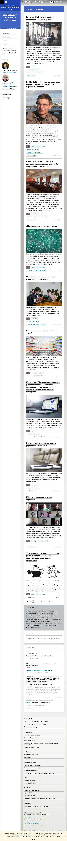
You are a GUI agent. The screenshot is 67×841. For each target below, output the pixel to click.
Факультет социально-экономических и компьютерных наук (10, 7)
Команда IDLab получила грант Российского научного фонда (39, 18)
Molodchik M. (45, 670)
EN (53, 1)
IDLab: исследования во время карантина (39, 498)
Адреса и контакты (57, 831)
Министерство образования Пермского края (36, 806)
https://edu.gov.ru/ (29, 818)
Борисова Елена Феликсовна (9, 86)
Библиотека (27, 803)
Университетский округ (30, 770)
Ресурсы (27, 787)
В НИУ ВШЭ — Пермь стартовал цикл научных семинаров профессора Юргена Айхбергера (43, 84)
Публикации (30, 647)
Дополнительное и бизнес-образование (35, 768)
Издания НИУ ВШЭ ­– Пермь (31, 790)
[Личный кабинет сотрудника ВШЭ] (60, 2)
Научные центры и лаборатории (32, 780)
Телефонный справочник (30, 737)
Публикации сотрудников (31, 795)
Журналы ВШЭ (28, 793)
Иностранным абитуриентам (32, 765)
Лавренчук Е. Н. (30, 656)
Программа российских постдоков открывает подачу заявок (41, 277)
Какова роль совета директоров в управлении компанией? (41, 444)
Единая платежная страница (31, 747)
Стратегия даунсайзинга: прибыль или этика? (42, 331)
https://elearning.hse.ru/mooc (32, 823)
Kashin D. (28, 702)
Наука (26, 777)
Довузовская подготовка (31, 754)
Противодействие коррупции (32, 727)
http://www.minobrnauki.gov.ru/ (32, 813)
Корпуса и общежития (30, 740)
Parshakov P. (29, 670)
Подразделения (28, 732)
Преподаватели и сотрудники (32, 735)
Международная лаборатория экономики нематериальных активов (43, 639)
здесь (34, 835)
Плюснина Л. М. (39, 656)
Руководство (27, 729)
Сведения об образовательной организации (36, 721)
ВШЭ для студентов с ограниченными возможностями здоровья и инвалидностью (41, 743)
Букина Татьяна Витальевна (10, 72)
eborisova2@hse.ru (10, 88)
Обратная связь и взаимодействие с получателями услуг (39, 773)
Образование (28, 751)
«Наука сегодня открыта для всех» (41, 226)
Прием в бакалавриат (30, 760)
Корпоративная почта (30, 801)
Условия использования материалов (44, 831)
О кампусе (28, 719)
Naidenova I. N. (37, 670)
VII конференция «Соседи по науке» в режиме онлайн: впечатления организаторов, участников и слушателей (42, 556)
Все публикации (30, 708)
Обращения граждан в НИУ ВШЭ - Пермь (35, 724)
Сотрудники (5, 40)
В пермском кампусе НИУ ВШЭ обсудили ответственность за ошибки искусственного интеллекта (42, 164)
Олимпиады (27, 757)
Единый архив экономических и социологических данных (39, 798)
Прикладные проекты (30, 783)
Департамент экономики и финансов (10, 17)
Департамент (7, 97)
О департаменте (6, 37)
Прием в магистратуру (30, 762)
